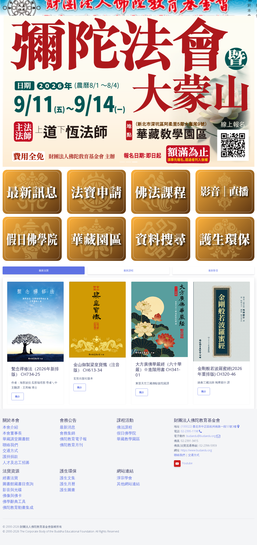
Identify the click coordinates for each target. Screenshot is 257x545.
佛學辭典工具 (14, 501)
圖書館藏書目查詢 (18, 483)
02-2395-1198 (190, 431)
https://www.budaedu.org (196, 450)
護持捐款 (10, 456)
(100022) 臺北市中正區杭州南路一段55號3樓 (209, 426)
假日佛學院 (126, 433)
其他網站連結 (128, 483)
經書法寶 (10, 477)
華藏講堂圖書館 (16, 438)
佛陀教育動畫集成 (18, 507)
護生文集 (67, 477)
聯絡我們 (10, 444)
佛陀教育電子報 (73, 438)
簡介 (17, 396)
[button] (21, 91)
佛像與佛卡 (12, 495)
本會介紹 (10, 427)
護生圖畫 (67, 489)
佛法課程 (124, 427)
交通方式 (10, 450)
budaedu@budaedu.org (201, 436)
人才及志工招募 (16, 462)
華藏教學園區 (128, 438)
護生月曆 (67, 483)
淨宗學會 (124, 477)
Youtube (187, 463)
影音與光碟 (12, 489)
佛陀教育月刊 (71, 444)
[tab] (44, 270)
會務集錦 (67, 433)
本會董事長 (12, 433)
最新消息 (67, 427)
